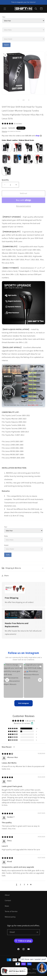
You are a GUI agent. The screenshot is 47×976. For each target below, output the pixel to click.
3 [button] (24, 884)
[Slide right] (28, 100)
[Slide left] (18, 100)
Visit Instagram (23, 703)
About (7, 895)
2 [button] (20, 884)
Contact (8, 900)
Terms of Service (11, 911)
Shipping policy (31, 973)
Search (6, 45)
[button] (4, 8)
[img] (7, 754)
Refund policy (10, 917)
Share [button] (6, 575)
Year (3, 17)
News (7, 906)
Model (6, 545)
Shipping (4, 131)
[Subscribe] (37, 932)
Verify (8, 555)
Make (6, 536)
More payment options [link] (23, 206)
